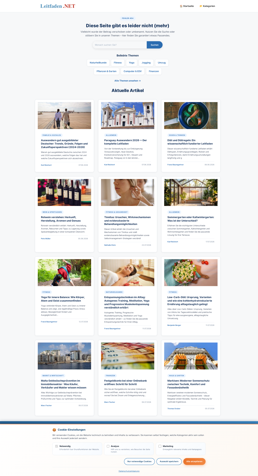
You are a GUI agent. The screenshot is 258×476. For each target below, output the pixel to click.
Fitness (118, 62)
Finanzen (154, 71)
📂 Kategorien (207, 6)
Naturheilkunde (98, 62)
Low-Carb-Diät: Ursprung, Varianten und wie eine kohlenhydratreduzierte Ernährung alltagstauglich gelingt (189, 301)
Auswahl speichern (169, 461)
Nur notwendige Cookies (139, 461)
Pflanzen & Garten (106, 71)
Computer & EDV (133, 71)
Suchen (155, 45)
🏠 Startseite (187, 6)
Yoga (131, 62)
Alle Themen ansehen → (127, 80)
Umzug (162, 62)
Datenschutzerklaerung (129, 471)
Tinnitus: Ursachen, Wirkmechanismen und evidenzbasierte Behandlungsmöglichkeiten (127, 221)
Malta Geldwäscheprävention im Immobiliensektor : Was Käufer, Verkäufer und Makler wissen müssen (63, 384)
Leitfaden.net (57, 7)
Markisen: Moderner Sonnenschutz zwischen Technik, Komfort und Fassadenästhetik (188, 384)
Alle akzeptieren (194, 461)
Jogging (146, 62)
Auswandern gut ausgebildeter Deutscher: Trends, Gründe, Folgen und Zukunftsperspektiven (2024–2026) (64, 144)
